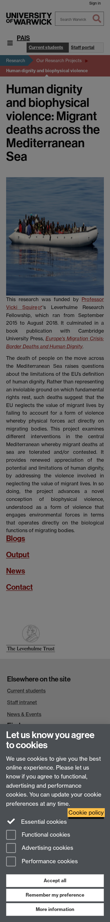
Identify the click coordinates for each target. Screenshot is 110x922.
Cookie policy (86, 812)
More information (55, 909)
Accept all (55, 880)
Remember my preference (55, 895)
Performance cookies (49, 861)
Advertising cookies (46, 848)
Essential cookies (43, 821)
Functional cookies (45, 834)
